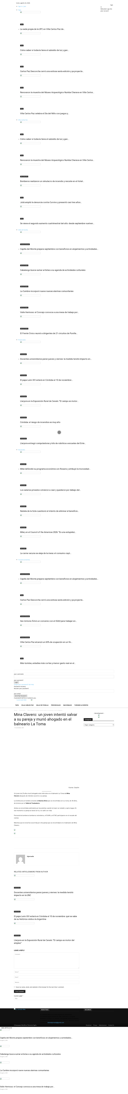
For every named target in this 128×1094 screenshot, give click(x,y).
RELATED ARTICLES (22, 872)
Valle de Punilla (24, 265)
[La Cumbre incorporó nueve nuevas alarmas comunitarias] (64, 1064)
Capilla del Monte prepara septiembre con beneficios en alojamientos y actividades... (36, 1038)
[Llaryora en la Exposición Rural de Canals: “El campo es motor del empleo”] (46, 929)
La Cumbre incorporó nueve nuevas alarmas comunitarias (24, 1070)
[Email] (40, 845)
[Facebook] (103, 5)
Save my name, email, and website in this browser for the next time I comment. (40, 987)
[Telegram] (49, 845)
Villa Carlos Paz (24, 176)
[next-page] (15, 947)
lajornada (30, 856)
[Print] (44, 845)
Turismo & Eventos (25, 244)
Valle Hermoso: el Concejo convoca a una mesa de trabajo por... (27, 1087)
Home (15, 710)
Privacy (95, 1025)
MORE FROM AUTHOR (39, 872)
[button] (103, 3)
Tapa (19, 10)
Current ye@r (18, 996)
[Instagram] (105, 5)
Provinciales (23, 354)
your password (18, 680)
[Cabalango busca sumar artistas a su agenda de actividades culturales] (64, 1048)
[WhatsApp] (36, 845)
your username (19, 674)
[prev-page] (14, 947)
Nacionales (23, 464)
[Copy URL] (53, 845)
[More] (57, 845)
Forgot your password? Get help (24, 684)
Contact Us (111, 1025)
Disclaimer (89, 1025)
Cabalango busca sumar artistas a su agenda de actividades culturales (30, 1054)
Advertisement (103, 1025)
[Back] (110, 3)
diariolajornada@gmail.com (56, 1022)
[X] (106, 5)
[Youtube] (107, 5)
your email (17, 694)
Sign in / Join (22, 6)
